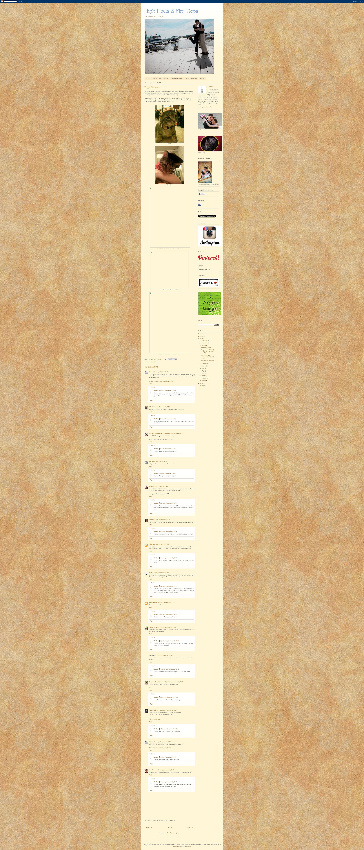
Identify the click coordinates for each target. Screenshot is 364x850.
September (205, 363)
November (205, 343)
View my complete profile (205, 107)
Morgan (151, 486)
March (203, 375)
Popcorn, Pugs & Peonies (156, 682)
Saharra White (153, 602)
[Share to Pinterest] (176, 359)
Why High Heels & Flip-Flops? (160, 78)
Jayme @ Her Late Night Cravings (159, 433)
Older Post (190, 827)
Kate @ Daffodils (154, 627)
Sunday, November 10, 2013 (166, 770)
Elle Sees (152, 407)
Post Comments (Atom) (173, 833)
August (204, 366)
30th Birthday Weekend (207, 360)
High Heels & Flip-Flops (171, 11)
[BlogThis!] (171, 359)
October (204, 345)
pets (155, 362)
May (203, 371)
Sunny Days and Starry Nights (164, 381)
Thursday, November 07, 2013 (169, 697)
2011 (201, 386)
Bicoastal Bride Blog (177, 78)
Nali (150, 461)
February (204, 378)
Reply (150, 383)
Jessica (151, 372)
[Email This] (169, 359)
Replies (153, 387)
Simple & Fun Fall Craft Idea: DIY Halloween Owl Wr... (207, 351)
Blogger (188, 846)
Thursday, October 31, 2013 (161, 372)
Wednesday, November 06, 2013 (170, 641)
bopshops (176, 846)
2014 (201, 336)
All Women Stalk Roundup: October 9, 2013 (207, 357)
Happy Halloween (206, 347)
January (204, 380)
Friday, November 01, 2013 (168, 390)
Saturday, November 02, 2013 (161, 572)
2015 (201, 333)
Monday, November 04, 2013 (169, 503)
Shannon (151, 519)
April (203, 373)
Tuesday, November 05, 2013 (167, 627)
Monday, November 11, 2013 (169, 782)
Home (147, 78)
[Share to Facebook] (174, 359)
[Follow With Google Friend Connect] (201, 194)
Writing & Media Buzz (191, 78)
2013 (201, 338)
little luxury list (153, 710)
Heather (156, 390)
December (205, 340)
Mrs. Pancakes (153, 770)
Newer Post (149, 827)
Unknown (152, 544)
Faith (150, 572)
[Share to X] (172, 359)
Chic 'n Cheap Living (154, 719)
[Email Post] (165, 359)
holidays (151, 362)
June (203, 368)
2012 (201, 383)
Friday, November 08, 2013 (168, 757)
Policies (202, 78)
